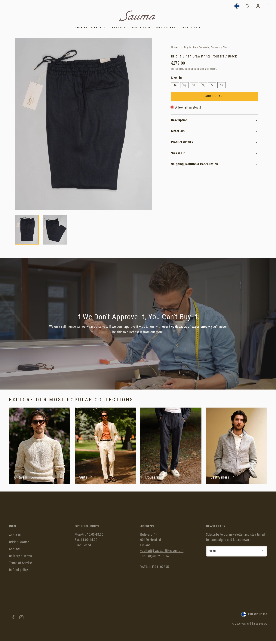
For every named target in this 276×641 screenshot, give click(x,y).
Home (174, 47)
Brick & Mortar (19, 542)
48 (186, 86)
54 (212, 85)
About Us (15, 535)
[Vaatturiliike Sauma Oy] (138, 16)
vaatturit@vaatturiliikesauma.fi (161, 551)
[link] (236, 6)
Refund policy (18, 570)
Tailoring (139, 27)
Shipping (189, 69)
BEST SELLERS (165, 27)
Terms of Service (20, 563)
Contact (14, 549)
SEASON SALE (191, 27)
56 (222, 86)
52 (204, 86)
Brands (117, 27)
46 (175, 85)
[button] (247, 6)
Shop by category (89, 27)
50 (195, 86)
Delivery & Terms (20, 556)
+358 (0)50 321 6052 (155, 556)
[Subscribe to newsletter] (263, 551)
